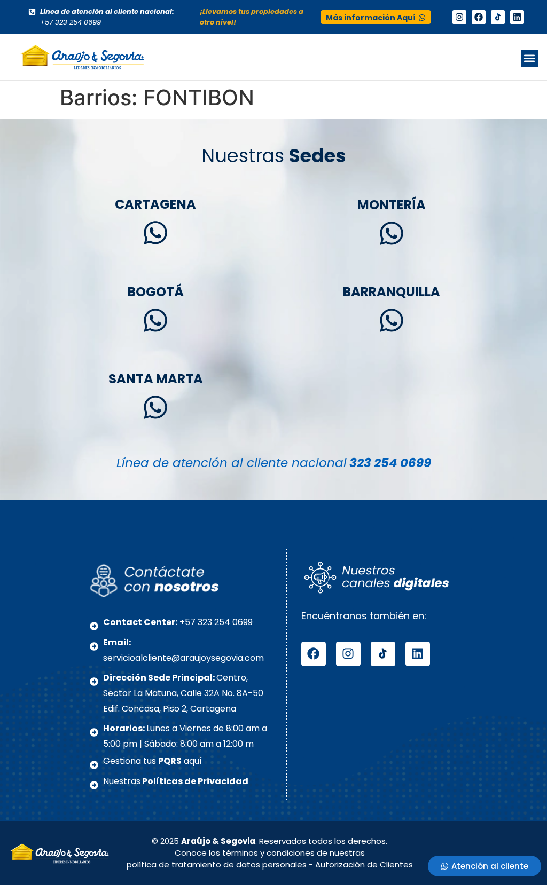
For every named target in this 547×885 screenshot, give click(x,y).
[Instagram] (459, 17)
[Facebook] (479, 17)
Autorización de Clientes (364, 864)
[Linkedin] (517, 17)
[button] (529, 58)
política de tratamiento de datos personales (217, 864)
